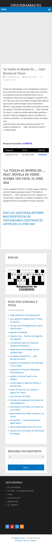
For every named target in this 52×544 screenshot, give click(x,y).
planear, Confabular (18, 332)
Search (26, 468)
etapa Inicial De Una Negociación (25, 315)
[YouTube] (12, 527)
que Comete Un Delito (20, 396)
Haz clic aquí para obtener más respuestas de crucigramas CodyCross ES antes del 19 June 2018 (23, 218)
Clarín (9, 494)
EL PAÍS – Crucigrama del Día (20, 491)
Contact (33, 541)
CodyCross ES (13, 498)
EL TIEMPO (12, 505)
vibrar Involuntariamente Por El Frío (25, 427)
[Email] (17, 527)
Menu (4, 9)
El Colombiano (14, 487)
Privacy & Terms (21, 541)
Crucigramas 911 (26, 5)
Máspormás (12, 501)
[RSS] (22, 527)
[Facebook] (7, 527)
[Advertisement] (26, 37)
